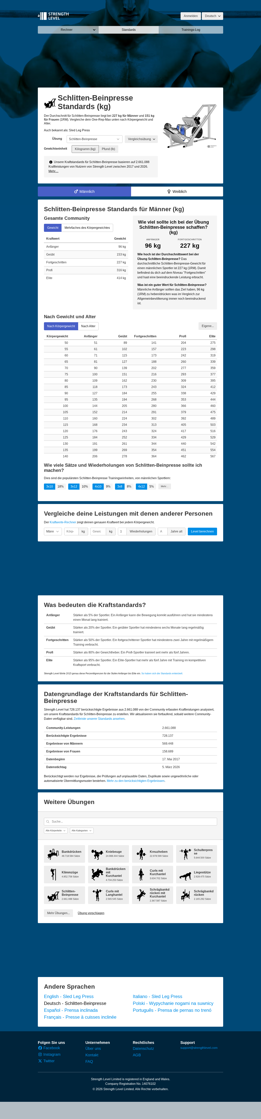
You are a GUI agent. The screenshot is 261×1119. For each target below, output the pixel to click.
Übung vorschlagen (91, 913)
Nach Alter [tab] (88, 326)
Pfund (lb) (108, 149)
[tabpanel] (86, 258)
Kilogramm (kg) (85, 149)
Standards (129, 29)
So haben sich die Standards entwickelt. (162, 673)
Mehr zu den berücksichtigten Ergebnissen (136, 780)
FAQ (89, 1061)
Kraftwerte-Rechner (63, 522)
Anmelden (191, 16)
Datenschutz (143, 1048)
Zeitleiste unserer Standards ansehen (99, 718)
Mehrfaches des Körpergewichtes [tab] (87, 227)
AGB (137, 1055)
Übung (57, 138)
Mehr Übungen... (58, 913)
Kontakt (91, 1055)
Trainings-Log (191, 29)
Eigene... (208, 325)
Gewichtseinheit (55, 148)
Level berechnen (202, 531)
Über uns (93, 1048)
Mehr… (53, 171)
